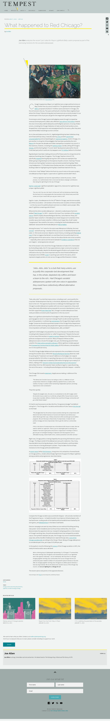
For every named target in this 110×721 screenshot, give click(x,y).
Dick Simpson (47, 451)
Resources (32, 10)
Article (20, 19)
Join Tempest (61, 10)
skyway (31, 148)
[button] (68, 10)
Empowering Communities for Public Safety (45, 345)
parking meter (57, 146)
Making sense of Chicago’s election (13, 621)
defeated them (43, 522)
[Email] (107, 28)
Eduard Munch (48, 99)
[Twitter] (107, 22)
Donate (51, 10)
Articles (13, 10)
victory (55, 546)
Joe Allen (8, 31)
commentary (55, 321)
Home (6, 10)
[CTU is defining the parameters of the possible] (91, 608)
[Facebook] (107, 18)
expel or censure (54, 336)
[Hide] (108, 34)
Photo (40, 574)
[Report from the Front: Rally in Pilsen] (55, 608)
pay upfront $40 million (67, 121)
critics (59, 136)
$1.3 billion (65, 150)
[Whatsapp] (107, 25)
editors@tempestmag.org (38, 636)
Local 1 (47, 255)
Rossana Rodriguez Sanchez (61, 353)
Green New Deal (46, 310)
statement (48, 373)
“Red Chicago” (38, 213)
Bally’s (37, 109)
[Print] (107, 31)
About (22, 10)
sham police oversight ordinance (47, 343)
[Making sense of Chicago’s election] (19, 608)
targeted (38, 158)
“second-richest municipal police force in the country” (59, 363)
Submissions (42, 10)
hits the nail (76, 406)
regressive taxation (62, 139)
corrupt (31, 230)
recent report (34, 451)
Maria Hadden (62, 224)
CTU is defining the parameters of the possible (88, 621)
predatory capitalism (67, 240)
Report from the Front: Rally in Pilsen (49, 621)
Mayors (31, 143)
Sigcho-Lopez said (34, 186)
